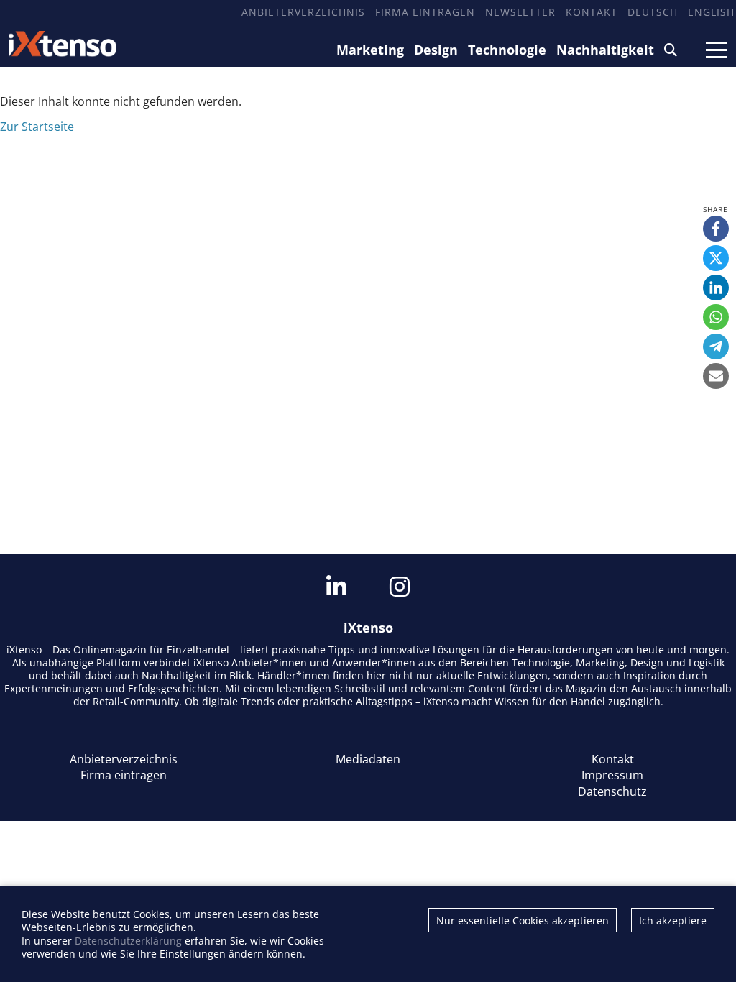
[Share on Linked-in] (716, 287)
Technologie (507, 50)
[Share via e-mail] (716, 376)
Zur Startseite (37, 126)
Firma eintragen (425, 12)
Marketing (370, 50)
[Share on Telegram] (716, 346)
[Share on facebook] (716, 229)
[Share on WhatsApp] (716, 317)
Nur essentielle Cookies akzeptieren (522, 920)
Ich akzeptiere (673, 920)
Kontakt (591, 12)
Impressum (612, 775)
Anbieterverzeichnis (303, 12)
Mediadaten (368, 759)
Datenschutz (612, 791)
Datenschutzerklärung (128, 940)
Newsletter (520, 12)
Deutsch (652, 12)
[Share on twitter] (716, 258)
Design (436, 50)
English (711, 12)
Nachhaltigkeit (605, 50)
